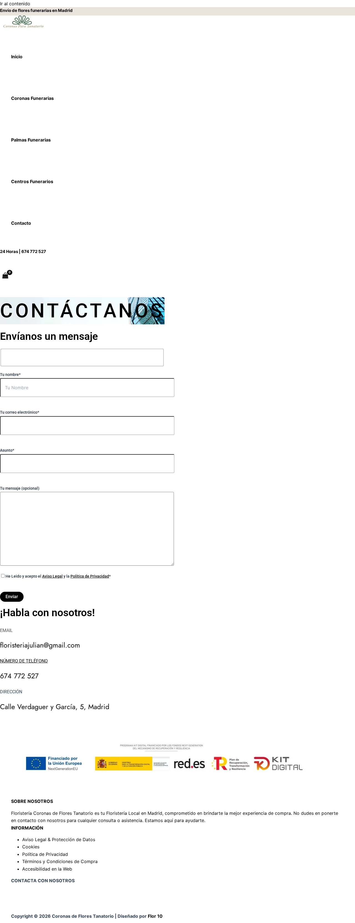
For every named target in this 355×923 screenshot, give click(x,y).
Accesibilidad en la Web (47, 869)
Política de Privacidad (89, 576)
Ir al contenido (15, 3)
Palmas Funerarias (31, 140)
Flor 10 (155, 916)
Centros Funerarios (32, 181)
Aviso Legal (52, 576)
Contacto (21, 223)
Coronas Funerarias (32, 98)
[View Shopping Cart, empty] (5, 276)
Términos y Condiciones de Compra (60, 861)
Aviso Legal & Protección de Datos (58, 839)
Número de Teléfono (24, 661)
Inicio (16, 56)
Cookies (30, 846)
